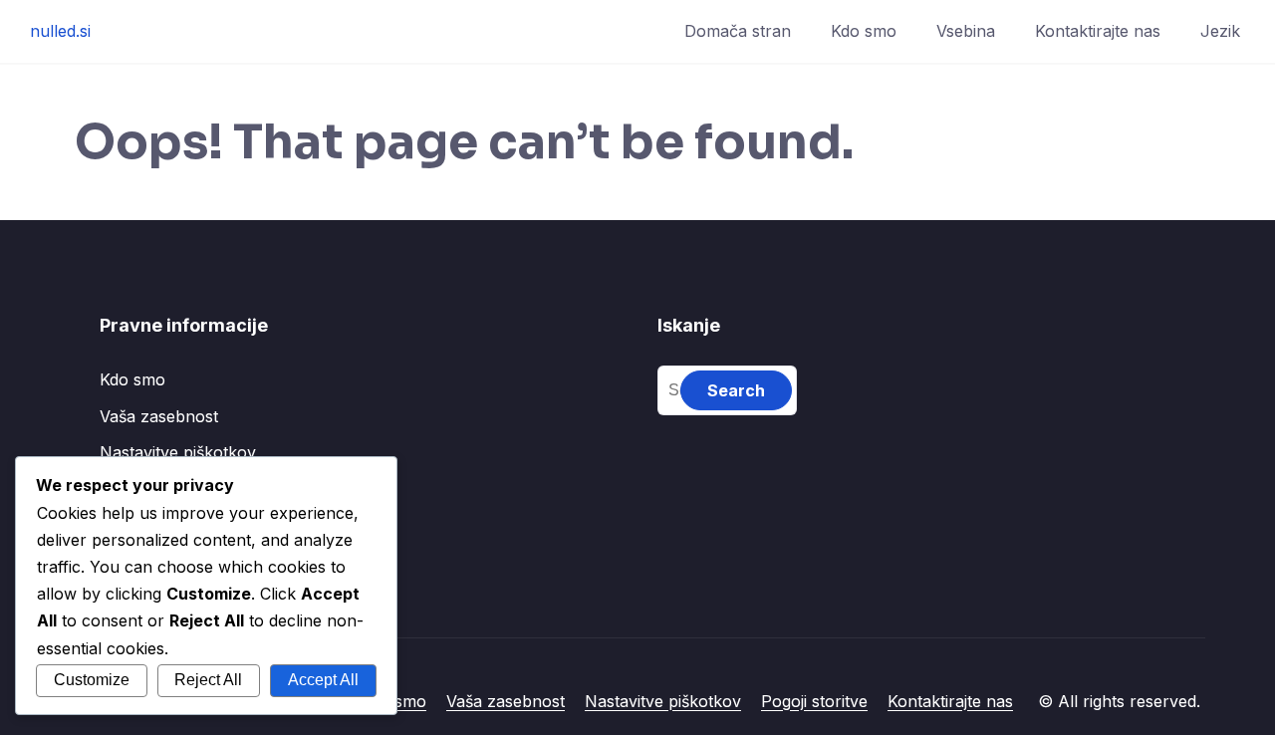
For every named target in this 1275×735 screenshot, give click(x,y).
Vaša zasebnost (159, 416)
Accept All (323, 679)
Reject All (208, 679)
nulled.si (60, 31)
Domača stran (737, 31)
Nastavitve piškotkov (178, 452)
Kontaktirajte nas (1097, 31)
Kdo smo (863, 31)
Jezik (1220, 31)
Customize (91, 679)
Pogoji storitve (814, 701)
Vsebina (965, 31)
